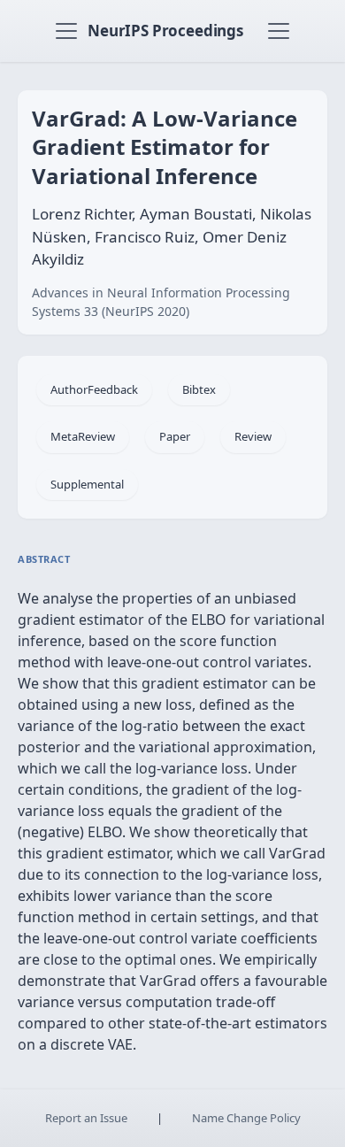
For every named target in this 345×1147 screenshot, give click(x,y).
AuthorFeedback (94, 389)
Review (253, 436)
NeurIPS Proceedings (165, 30)
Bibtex (199, 389)
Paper (174, 436)
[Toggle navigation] (66, 31)
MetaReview (82, 436)
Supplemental (87, 484)
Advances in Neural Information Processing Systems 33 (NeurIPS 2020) (161, 301)
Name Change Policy (246, 1118)
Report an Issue (86, 1118)
